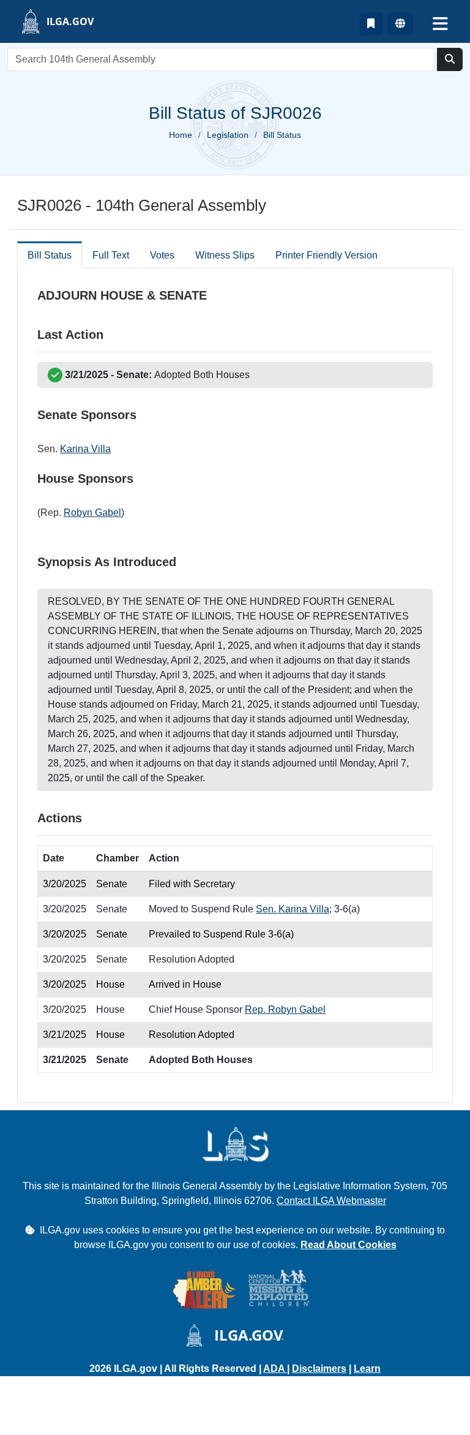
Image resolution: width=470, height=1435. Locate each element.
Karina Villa (85, 449)
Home (180, 135)
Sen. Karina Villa (292, 909)
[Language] (400, 24)
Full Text (110, 255)
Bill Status (50, 255)
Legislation (227, 135)
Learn (367, 1368)
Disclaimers (319, 1368)
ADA (275, 1368)
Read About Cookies (348, 1245)
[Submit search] (450, 59)
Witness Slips (225, 255)
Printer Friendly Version (326, 255)
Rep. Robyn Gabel (285, 1009)
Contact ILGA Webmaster (331, 1200)
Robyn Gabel (92, 512)
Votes (162, 255)
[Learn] (370, 24)
